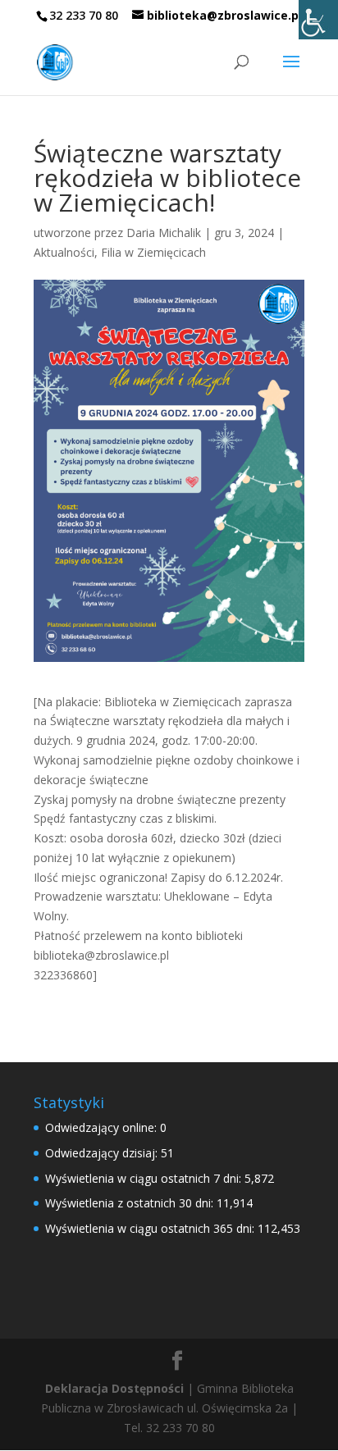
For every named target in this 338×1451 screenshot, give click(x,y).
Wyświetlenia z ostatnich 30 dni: (131, 1203)
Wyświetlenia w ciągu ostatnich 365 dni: (151, 1228)
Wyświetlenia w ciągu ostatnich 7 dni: (144, 1178)
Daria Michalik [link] (163, 232)
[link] (318, 19)
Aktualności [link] (64, 252)
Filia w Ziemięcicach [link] (153, 252)
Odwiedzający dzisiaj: (103, 1153)
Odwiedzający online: (102, 1127)
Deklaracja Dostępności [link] (114, 1388)
